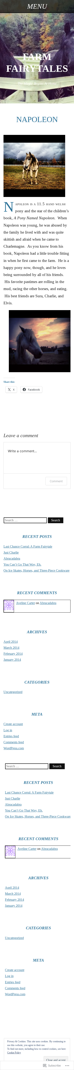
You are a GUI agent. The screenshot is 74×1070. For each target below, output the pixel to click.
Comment (56, 481)
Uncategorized (12, 692)
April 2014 (10, 641)
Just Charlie (11, 552)
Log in (7, 730)
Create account (13, 724)
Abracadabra (11, 558)
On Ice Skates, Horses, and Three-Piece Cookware (36, 570)
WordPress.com (13, 748)
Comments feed (13, 742)
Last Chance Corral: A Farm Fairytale (27, 546)
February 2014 (13, 653)
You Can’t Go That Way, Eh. (22, 564)
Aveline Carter (25, 603)
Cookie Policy (14, 1052)
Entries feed (11, 736)
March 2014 (11, 647)
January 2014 (12, 659)
